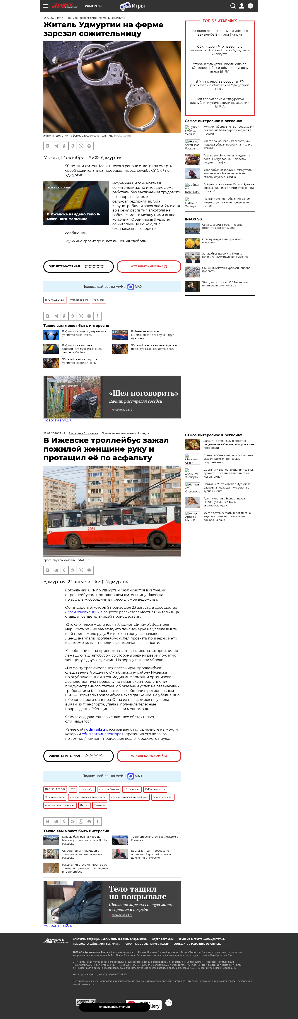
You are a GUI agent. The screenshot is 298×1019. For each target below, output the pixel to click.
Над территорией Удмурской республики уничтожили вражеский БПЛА (220, 102)
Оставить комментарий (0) (149, 266)
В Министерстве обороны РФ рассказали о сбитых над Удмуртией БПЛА (219, 85)
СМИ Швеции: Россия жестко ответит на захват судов (222, 226)
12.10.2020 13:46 (53, 17)
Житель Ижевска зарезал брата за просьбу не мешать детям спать (154, 347)
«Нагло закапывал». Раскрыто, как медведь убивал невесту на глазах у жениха (228, 144)
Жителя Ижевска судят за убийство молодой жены (79, 361)
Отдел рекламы (162, 939)
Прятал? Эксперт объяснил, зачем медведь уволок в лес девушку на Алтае (227, 202)
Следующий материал (114, 1007)
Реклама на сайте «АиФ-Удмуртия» (96, 944)
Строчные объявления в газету (147, 944)
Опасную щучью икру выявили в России (223, 241)
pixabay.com (122, 135)
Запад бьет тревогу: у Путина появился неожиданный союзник (225, 255)
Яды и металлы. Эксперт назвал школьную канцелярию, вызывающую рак (225, 502)
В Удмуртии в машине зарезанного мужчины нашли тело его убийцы (82, 349)
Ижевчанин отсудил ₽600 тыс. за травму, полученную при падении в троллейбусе (85, 868)
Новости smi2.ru (57, 420)
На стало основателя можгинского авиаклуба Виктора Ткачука (220, 32)
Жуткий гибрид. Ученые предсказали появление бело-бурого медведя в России (229, 130)
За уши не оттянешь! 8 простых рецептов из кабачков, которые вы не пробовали (229, 444)
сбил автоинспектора (101, 734)
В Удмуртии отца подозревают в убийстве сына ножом (84, 333)
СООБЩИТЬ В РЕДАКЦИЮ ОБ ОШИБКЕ (197, 944)
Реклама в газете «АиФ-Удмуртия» (201, 939)
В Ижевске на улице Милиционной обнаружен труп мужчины (152, 335)
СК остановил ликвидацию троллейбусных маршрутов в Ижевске (82, 854)
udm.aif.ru (95, 729)
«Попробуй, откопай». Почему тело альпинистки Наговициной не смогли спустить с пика (228, 173)
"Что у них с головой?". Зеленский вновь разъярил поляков (225, 284)
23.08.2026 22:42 (54, 433)
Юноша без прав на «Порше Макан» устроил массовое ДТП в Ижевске (84, 840)
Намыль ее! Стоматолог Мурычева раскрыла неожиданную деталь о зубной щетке (227, 487)
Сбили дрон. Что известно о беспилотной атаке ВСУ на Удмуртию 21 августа (219, 50)
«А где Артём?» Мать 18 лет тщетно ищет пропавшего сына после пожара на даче (227, 516)
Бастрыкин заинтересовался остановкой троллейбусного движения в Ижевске (151, 854)
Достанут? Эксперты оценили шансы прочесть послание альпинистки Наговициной (229, 473)
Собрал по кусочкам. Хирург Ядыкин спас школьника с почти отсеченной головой (229, 188)
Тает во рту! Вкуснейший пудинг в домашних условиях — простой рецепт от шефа (227, 159)
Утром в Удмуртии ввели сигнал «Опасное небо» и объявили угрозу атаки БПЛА (219, 67)
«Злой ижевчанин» (82, 612)
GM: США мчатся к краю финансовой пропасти (227, 270)
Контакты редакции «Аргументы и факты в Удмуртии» (110, 939)
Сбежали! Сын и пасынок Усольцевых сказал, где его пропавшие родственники (229, 459)
